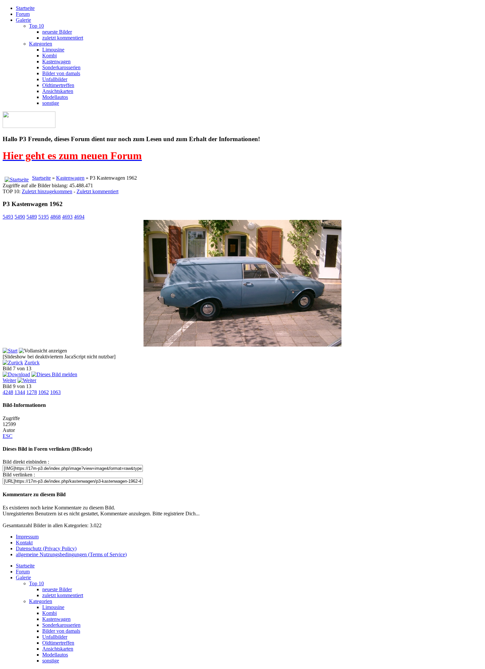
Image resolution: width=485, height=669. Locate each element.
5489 (31, 217)
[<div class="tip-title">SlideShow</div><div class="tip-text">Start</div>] (10, 350)
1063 (55, 392)
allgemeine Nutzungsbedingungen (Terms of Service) (71, 554)
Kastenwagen (56, 61)
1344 (20, 392)
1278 (31, 392)
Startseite (25, 8)
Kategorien (40, 43)
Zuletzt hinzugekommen (47, 191)
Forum (23, 14)
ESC (8, 436)
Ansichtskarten (57, 91)
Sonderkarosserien (61, 67)
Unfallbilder (54, 79)
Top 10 (36, 26)
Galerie (23, 20)
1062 (43, 392)
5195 (43, 217)
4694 (79, 217)
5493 (8, 217)
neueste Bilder (57, 32)
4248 (8, 392)
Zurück (32, 362)
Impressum (27, 536)
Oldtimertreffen (58, 85)
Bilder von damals (61, 73)
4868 (55, 217)
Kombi (49, 55)
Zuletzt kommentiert (97, 191)
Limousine (53, 49)
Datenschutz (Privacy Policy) (46, 548)
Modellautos (55, 97)
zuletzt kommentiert (62, 38)
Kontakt (24, 542)
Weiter (9, 380)
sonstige (50, 103)
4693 (67, 217)
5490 (20, 217)
